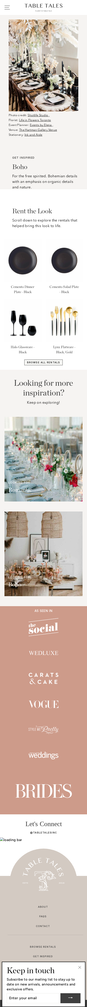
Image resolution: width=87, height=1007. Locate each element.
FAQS (43, 916)
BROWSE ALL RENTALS (43, 362)
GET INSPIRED (43, 956)
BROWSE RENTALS (43, 946)
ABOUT (43, 906)
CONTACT (43, 926)
